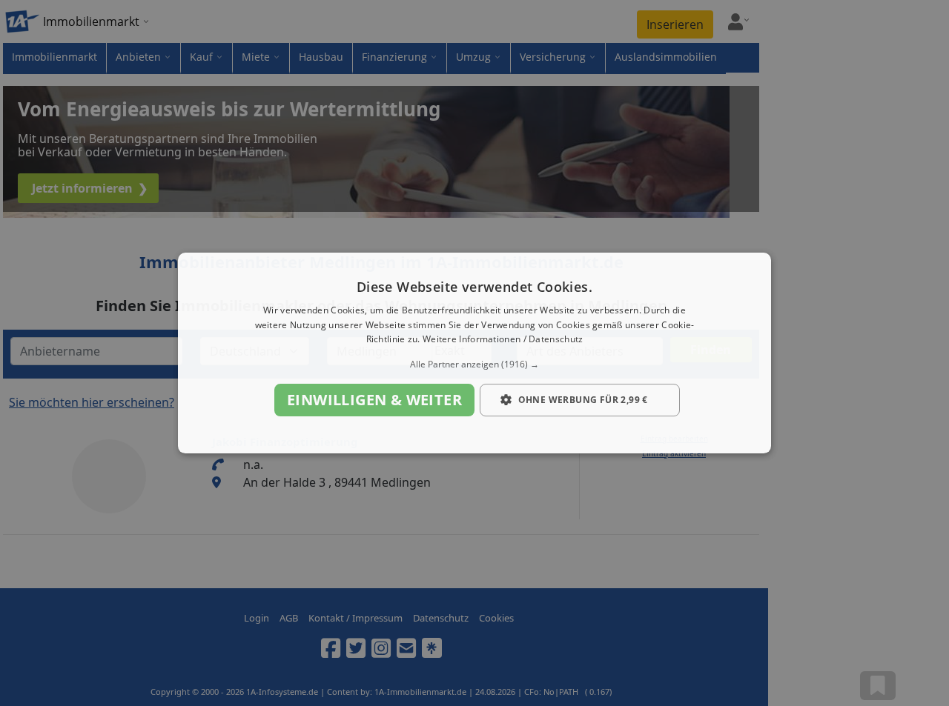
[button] (474, 364)
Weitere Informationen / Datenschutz (503, 339)
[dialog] (474, 353)
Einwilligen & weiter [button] (374, 400)
